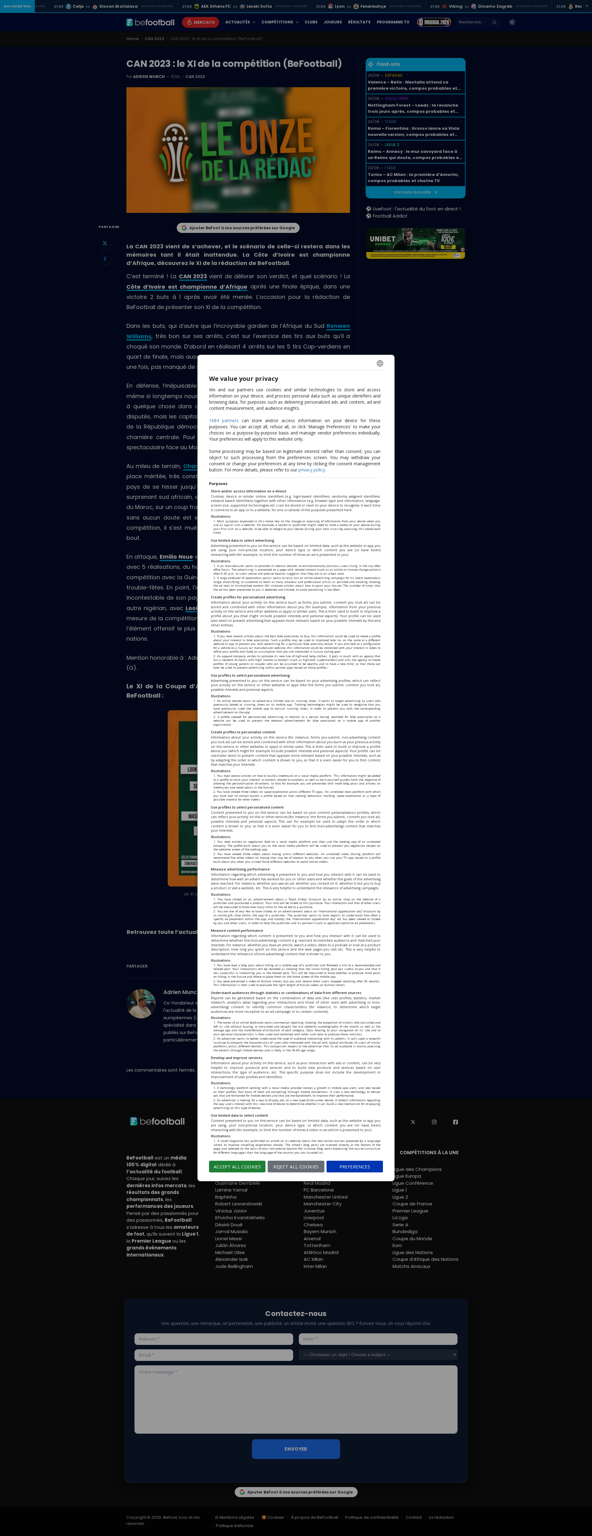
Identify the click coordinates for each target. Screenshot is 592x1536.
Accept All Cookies (237, 1167)
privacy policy (311, 470)
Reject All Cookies (296, 1167)
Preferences (354, 1167)
